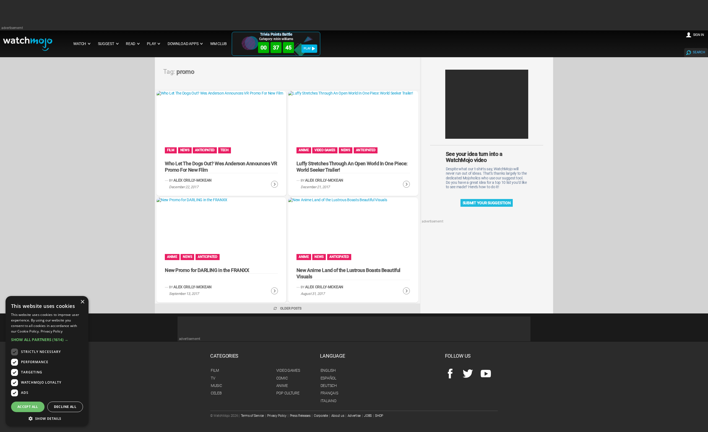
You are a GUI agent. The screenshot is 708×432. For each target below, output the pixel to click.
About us (337, 416)
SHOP (379, 416)
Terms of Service (252, 416)
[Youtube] (486, 374)
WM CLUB (218, 43)
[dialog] (47, 361)
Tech (224, 150)
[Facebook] (450, 374)
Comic (282, 378)
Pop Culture (288, 393)
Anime (304, 150)
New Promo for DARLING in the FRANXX (207, 270)
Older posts (290, 308)
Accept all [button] (27, 406)
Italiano (328, 401)
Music (216, 385)
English (328, 370)
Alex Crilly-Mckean (192, 180)
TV (213, 378)
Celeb (216, 393)
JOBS (368, 416)
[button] (47, 339)
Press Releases (300, 416)
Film (171, 150)
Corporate (321, 416)
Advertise (354, 416)
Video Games (324, 150)
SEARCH (699, 52)
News (184, 150)
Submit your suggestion (487, 203)
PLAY (307, 48)
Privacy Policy (276, 416)
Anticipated (205, 150)
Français (329, 393)
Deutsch (329, 385)
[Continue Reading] (274, 184)
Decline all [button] (65, 406)
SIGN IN (698, 35)
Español (328, 378)
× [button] (82, 302)
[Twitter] (468, 374)
